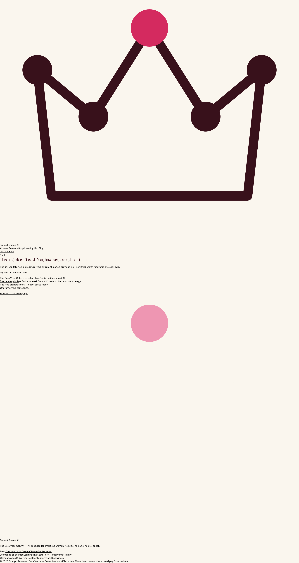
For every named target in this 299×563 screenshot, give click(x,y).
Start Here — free (46, 554)
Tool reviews (45, 551)
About (13, 558)
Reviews (13, 248)
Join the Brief (7, 251)
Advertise (22, 558)
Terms (40, 558)
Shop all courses (15, 554)
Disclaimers (57, 558)
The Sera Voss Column (12, 278)
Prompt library (63, 554)
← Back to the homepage (14, 293)
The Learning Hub (9, 281)
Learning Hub (31, 248)
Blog (41, 248)
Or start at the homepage (14, 288)
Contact (32, 558)
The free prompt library (12, 284)
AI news (4, 248)
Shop (21, 248)
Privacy (47, 558)
